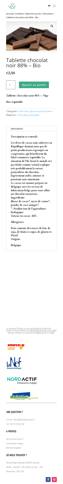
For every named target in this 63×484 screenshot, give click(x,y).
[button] (52, 26)
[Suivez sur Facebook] (48, 479)
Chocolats (48, 13)
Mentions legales (13, 447)
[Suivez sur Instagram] (54, 479)
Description (17, 128)
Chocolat (22, 115)
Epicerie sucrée (33, 13)
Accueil (9, 13)
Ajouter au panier (34, 85)
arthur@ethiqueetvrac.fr (23, 419)
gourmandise (33, 115)
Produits (19, 13)
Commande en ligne (14, 443)
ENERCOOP (34, 330)
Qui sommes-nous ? (15, 438)
